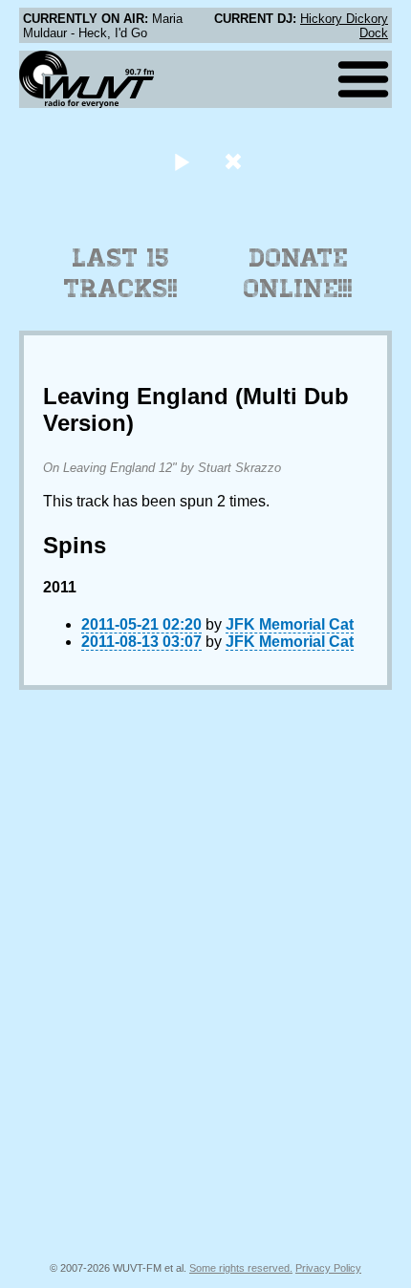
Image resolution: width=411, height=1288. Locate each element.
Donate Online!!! (298, 273)
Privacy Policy (328, 1268)
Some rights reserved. (240, 1268)
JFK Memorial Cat (290, 624)
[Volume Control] (235, 161)
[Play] (181, 161)
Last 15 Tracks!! (121, 273)
